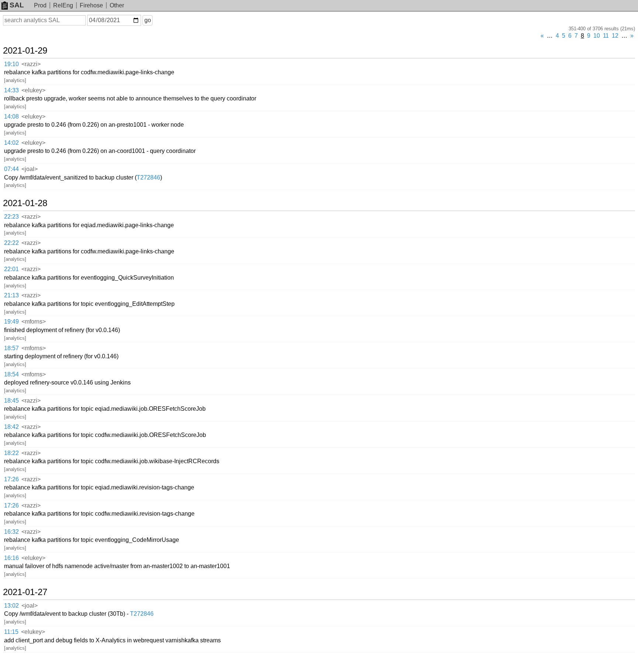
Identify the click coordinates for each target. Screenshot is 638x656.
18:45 (11, 400)
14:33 (11, 90)
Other (117, 5)
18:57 (11, 348)
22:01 (11, 269)
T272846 (148, 177)
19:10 (11, 64)
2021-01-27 (25, 592)
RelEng (63, 5)
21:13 (11, 295)
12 (615, 36)
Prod (40, 5)
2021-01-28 (25, 203)
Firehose (91, 5)
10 (596, 36)
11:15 (11, 632)
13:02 (11, 605)
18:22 (11, 453)
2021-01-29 (25, 51)
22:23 (11, 216)
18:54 (11, 374)
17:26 (11, 479)
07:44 (11, 169)
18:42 (11, 427)
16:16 (11, 558)
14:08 (11, 116)
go (147, 20)
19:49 (11, 321)
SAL (17, 5)
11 (606, 36)
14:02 (11, 143)
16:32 (11, 532)
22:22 (11, 243)
